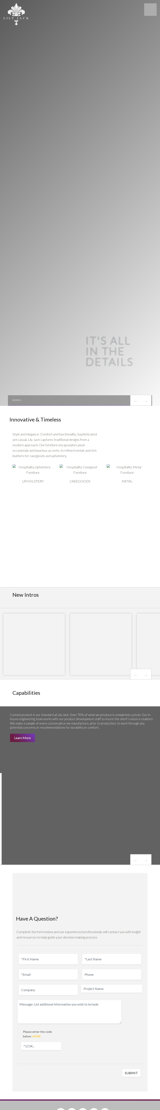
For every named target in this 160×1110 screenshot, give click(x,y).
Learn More (22, 738)
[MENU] (150, 9)
